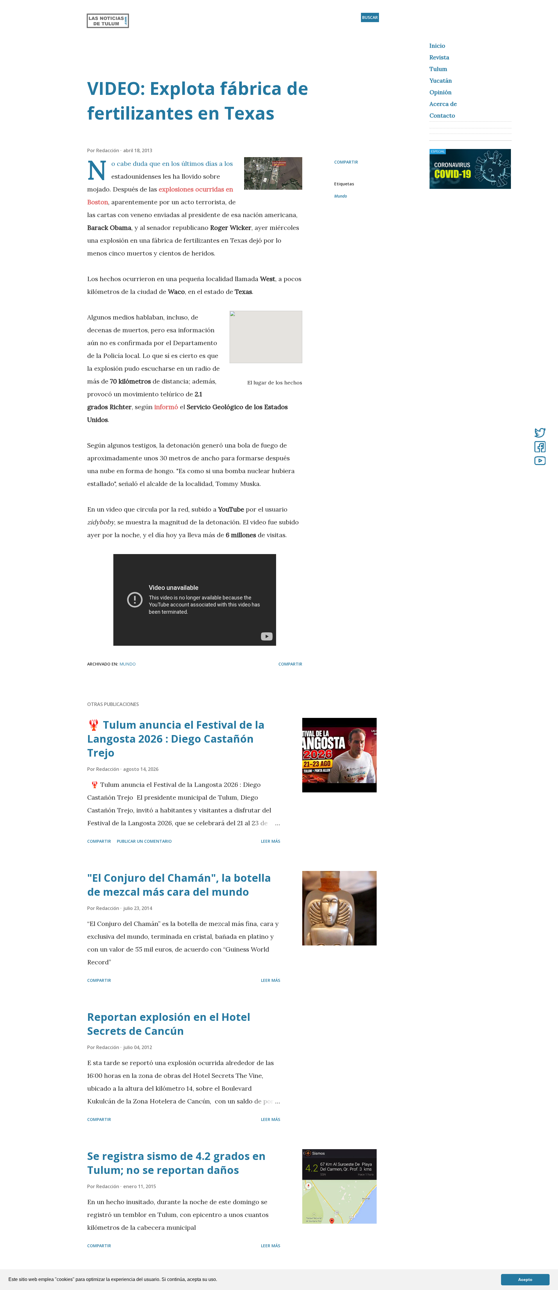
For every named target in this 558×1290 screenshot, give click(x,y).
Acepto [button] (525, 1279)
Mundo (340, 196)
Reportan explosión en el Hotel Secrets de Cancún (168, 1024)
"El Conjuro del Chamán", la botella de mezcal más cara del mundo (179, 885)
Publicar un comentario (144, 841)
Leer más (270, 841)
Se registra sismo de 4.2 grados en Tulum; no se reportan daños (176, 1163)
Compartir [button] (346, 162)
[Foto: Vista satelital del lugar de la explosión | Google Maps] (273, 175)
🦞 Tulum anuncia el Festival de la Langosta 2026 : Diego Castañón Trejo (175, 739)
